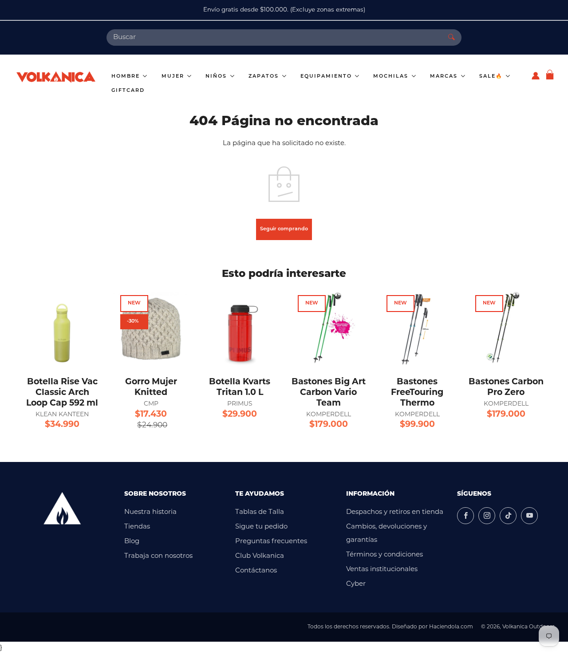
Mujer (174, 76)
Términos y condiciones (384, 555)
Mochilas (391, 76)
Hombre (126, 76)
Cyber (356, 584)
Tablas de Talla (259, 512)
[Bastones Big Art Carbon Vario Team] (328, 328)
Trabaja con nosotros (158, 556)
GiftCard (128, 90)
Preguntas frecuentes (271, 541)
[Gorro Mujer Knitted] (151, 328)
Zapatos (264, 76)
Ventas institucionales (382, 569)
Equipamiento (327, 76)
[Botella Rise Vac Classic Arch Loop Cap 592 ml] (62, 328)
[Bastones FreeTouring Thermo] (417, 328)
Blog (131, 541)
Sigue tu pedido (261, 527)
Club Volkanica (259, 556)
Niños (217, 76)
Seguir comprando (284, 229)
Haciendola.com (451, 627)
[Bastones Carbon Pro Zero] (506, 328)
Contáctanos (256, 571)
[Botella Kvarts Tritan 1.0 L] (239, 328)
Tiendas (137, 527)
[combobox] (274, 37)
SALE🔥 (492, 76)
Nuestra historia (150, 512)
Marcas (445, 76)
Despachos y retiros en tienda (394, 512)
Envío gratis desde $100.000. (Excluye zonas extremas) (284, 10)
